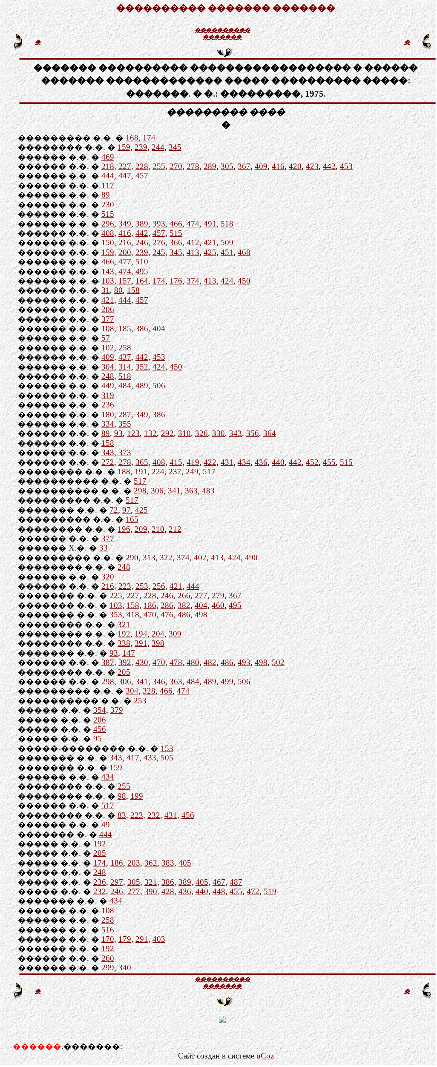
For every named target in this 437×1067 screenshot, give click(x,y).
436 (261, 462)
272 (107, 462)
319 (107, 395)
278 (193, 166)
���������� (222, 30)
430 (141, 662)
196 (124, 529)
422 (210, 462)
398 (158, 643)
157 (124, 280)
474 (193, 223)
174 (149, 137)
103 (107, 280)
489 (141, 385)
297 (116, 882)
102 (107, 347)
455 (329, 462)
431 (227, 462)
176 (176, 280)
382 (184, 605)
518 (227, 223)
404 (158, 328)
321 (124, 624)
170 (107, 939)
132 (150, 433)
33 (103, 547)
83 (122, 815)
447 (124, 175)
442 (329, 166)
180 (107, 414)
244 (158, 147)
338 (124, 643)
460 (218, 605)
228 (141, 166)
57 (105, 337)
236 (107, 404)
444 (107, 175)
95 (97, 738)
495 (141, 271)
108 (107, 328)
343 (235, 433)
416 (278, 166)
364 (269, 433)
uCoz (265, 1055)
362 (150, 862)
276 (158, 242)
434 (244, 462)
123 (133, 433)
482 (210, 662)
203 (133, 862)
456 (99, 729)
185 (124, 328)
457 (141, 175)
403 (158, 939)
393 (158, 223)
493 (244, 662)
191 (141, 471)
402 (200, 557)
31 (105, 290)
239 (141, 147)
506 (158, 385)
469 (107, 156)
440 (278, 462)
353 (115, 614)
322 (166, 557)
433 (150, 757)
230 (107, 204)
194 (141, 633)
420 (295, 166)
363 (191, 490)
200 (124, 252)
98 (122, 796)
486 (184, 614)
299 (107, 967)
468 (244, 252)
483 (208, 490)
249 (192, 471)
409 (261, 166)
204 (158, 633)
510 (141, 261)
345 (175, 147)
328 (149, 690)
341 (174, 490)
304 (107, 366)
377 (107, 319)
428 (167, 891)
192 (124, 633)
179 (124, 939)
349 (124, 223)
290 (132, 557)
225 (115, 595)
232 (153, 815)
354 (99, 710)
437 (124, 357)
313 (149, 557)
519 (270, 891)
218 (107, 166)
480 (193, 662)
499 (227, 681)
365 (141, 462)
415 (176, 462)
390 (150, 891)
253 (141, 586)
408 (107, 233)
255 (158, 166)
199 (136, 796)
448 (219, 891)
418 (132, 614)
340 (124, 967)
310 (184, 433)
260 (107, 958)
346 (158, 681)
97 (126, 509)
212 (175, 529)
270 (176, 166)
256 (158, 586)
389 (141, 223)
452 (312, 462)
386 (141, 328)
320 (107, 576)
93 (118, 433)
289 (210, 166)
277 (201, 595)
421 (210, 242)
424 (227, 280)
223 (124, 586)
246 (141, 242)
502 (278, 662)
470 (150, 614)
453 (346, 166)
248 (107, 376)
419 (193, 462)
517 (209, 471)
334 (107, 423)
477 (124, 261)
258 (124, 347)
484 (124, 385)
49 (105, 824)
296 (107, 223)
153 (167, 748)
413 (193, 252)
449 (107, 385)
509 (227, 242)
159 (124, 147)
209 (141, 529)
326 (201, 433)
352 (141, 366)
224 (158, 471)
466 (176, 223)
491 (210, 223)
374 (193, 280)
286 (167, 605)
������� (222, 37)
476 (167, 614)
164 (141, 280)
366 (176, 242)
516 (107, 929)
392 (124, 662)
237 (175, 471)
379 (116, 710)
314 (124, 366)
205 (124, 672)
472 (253, 891)
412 (193, 242)
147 (128, 652)
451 (227, 252)
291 (141, 939)
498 (201, 614)
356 (252, 433)
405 (184, 862)
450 (244, 280)
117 (107, 185)
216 (124, 242)
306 (157, 490)
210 (158, 529)
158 (133, 290)
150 (107, 242)
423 (312, 166)
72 (113, 509)
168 (132, 137)
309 (175, 633)
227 (124, 166)
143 (107, 271)
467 (219, 882)
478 (176, 662)
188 (124, 471)
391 (141, 643)
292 (167, 433)
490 (251, 557)
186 (150, 605)
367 (244, 166)
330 (218, 433)
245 (158, 252)
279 (218, 595)
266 (184, 595)
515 (107, 213)
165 (132, 519)
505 (167, 757)
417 (132, 757)
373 (124, 452)
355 (124, 423)
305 (227, 166)
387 (107, 662)
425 (210, 252)
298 (140, 490)
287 (124, 414)
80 (118, 290)
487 (236, 882)
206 (107, 309)
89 (105, 194)
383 (167, 862)
